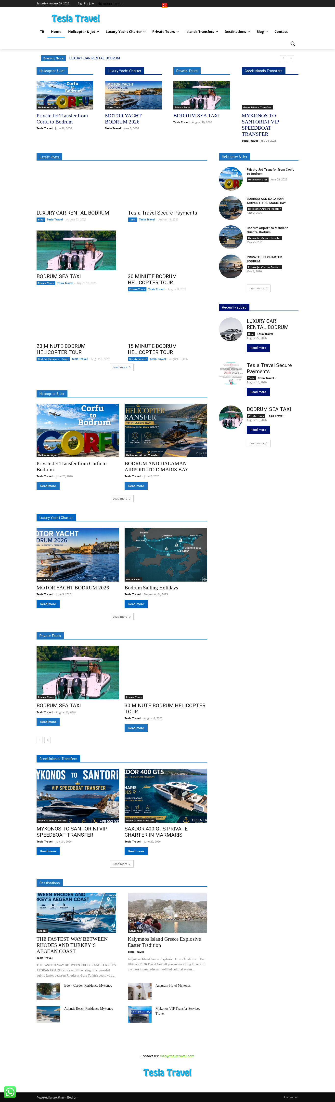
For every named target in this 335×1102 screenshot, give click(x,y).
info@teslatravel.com (177, 1056)
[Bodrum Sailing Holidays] (166, 555)
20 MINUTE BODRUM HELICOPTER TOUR (61, 349)
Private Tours (183, 107)
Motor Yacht (113, 107)
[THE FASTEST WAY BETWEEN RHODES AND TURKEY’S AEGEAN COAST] (76, 913)
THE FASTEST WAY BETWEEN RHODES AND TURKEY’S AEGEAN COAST (72, 945)
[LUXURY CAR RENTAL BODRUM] (76, 187)
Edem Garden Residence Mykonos (88, 985)
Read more (48, 486)
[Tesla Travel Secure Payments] (167, 187)
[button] (292, 43)
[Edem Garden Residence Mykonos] (48, 991)
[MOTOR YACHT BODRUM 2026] (133, 95)
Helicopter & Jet (47, 107)
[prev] (283, 58)
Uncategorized (137, 359)
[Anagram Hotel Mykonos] (140, 991)
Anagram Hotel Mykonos (173, 985)
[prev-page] (40, 740)
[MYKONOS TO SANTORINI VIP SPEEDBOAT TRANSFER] (270, 95)
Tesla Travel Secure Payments (162, 213)
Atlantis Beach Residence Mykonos (88, 1008)
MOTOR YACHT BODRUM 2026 (73, 588)
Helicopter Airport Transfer (142, 455)
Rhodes (42, 930)
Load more (120, 367)
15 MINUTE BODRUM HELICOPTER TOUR (152, 349)
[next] (291, 58)
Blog (40, 219)
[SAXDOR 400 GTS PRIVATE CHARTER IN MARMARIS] (166, 796)
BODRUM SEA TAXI (196, 116)
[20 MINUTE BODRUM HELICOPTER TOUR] (76, 320)
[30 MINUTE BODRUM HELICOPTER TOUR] (167, 250)
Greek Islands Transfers (257, 107)
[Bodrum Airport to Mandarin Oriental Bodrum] (231, 237)
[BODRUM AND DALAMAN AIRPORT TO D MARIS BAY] (166, 431)
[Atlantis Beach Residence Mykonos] (48, 1014)
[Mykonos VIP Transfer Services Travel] (140, 1014)
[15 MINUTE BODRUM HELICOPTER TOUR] (167, 320)
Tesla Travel (44, 128)
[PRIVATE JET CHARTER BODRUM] (231, 266)
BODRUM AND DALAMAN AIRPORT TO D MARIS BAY (266, 201)
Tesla (132, 219)
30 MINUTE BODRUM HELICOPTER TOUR (152, 279)
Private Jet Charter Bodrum (264, 267)
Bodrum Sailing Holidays (151, 588)
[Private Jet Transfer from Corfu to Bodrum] (65, 95)
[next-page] (47, 740)
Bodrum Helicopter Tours (53, 359)
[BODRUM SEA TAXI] (201, 95)
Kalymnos (135, 930)
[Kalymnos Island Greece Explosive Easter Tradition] (167, 913)
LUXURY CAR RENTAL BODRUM (94, 58)
